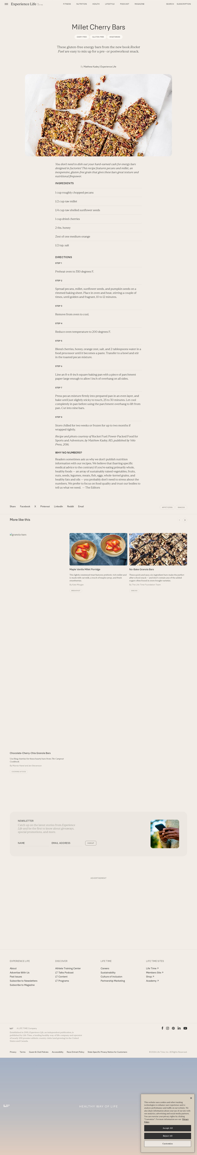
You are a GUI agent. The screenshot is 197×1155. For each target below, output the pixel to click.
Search (170, 4)
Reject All (167, 1136)
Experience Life (108, 66)
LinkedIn (58, 506)
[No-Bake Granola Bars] (158, 559)
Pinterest (45, 506)
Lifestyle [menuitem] (110, 4)
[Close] (191, 1098)
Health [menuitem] (96, 4)
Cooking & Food (19, 771)
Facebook (25, 506)
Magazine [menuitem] (140, 4)
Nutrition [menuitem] (81, 4)
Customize (168, 1144)
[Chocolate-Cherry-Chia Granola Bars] (39, 650)
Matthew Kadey (91, 66)
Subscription (184, 4)
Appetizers (167, 507)
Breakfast (75, 590)
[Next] (185, 520)
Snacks (181, 507)
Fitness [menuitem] (67, 4)
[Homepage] (27, 4)
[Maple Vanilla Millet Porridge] (98, 559)
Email (81, 506)
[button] (6, 4)
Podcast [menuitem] (124, 4)
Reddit (70, 506)
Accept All (168, 1128)
